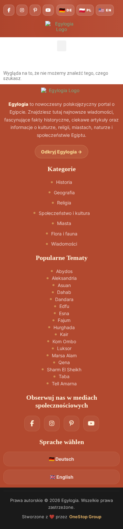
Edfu (64, 306)
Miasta (64, 223)
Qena (64, 362)
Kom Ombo (64, 341)
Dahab (64, 292)
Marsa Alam (64, 355)
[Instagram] (22, 10)
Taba (64, 376)
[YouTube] (48, 10)
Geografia (64, 192)
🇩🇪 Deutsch (61, 459)
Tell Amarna (64, 383)
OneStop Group (85, 516)
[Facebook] (8, 10)
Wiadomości (64, 244)
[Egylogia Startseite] (61, 26)
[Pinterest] (35, 10)
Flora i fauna (64, 233)
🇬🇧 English (61, 477)
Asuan (64, 285)
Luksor (64, 348)
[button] (61, 45)
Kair (64, 334)
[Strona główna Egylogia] (61, 90)
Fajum (64, 320)
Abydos (64, 271)
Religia (64, 202)
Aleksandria (64, 278)
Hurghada (64, 327)
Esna (64, 313)
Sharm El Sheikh (64, 369)
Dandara (64, 299)
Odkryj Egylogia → (61, 151)
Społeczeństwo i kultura (64, 213)
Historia (64, 182)
